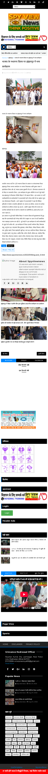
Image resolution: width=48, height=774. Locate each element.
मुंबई (7, 750)
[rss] (30, 2)
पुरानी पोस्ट (41, 354)
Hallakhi (10, 725)
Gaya (37, 721)
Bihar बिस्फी (30, 717)
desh (29, 736)
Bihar (9, 717)
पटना (33, 743)
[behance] (34, 2)
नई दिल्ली (26, 743)
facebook (39, 360)
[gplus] (13, 2)
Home (4, 58)
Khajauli (22, 728)
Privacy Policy (33, 644)
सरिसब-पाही (25, 754)
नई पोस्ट (5, 354)
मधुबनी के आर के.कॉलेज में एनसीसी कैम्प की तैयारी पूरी (28, 558)
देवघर (14, 743)
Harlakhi (21, 725)
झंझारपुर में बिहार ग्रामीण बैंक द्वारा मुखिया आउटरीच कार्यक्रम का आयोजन (22, 304)
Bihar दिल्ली (18, 717)
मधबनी (29, 747)
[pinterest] (17, 2)
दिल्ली (8, 743)
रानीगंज (27, 750)
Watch (8, 573)
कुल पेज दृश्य (39, 573)
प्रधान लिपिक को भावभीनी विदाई (23, 699)
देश (20, 743)
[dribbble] (26, 2)
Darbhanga (18, 721)
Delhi (29, 721)
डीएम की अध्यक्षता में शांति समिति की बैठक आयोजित (28, 690)
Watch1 (24, 573)
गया (14, 739)
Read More (9, 663)
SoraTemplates (16, 767)
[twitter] (8, 2)
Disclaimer (17, 644)
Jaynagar (10, 728)
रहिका (13, 750)
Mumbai (22, 732)
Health (31, 725)
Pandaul (33, 732)
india (36, 736)
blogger (8, 360)
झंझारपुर (10, 58)
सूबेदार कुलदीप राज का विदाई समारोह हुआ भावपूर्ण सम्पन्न (17, 342)
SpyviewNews (40, 767)
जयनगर (20, 739)
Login (7, 513)
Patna (9, 736)
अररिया (8, 739)
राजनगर (20, 750)
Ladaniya (33, 728)
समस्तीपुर (16, 754)
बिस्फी (16, 747)
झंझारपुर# (10, 246)
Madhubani (11, 732)
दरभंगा (35, 739)
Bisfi (8, 721)
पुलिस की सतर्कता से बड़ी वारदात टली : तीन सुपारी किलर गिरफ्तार (20, 323)
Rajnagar (19, 736)
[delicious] (43, 2)
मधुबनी (36, 747)
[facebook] (4, 2)
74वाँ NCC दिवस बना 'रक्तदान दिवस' (25, 681)
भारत (22, 747)
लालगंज (34, 750)
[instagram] (39, 2)
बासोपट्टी (9, 747)
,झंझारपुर (28, 73)
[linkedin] (23, 669)
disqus (23, 360)
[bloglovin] (21, 2)
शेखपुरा (8, 754)
